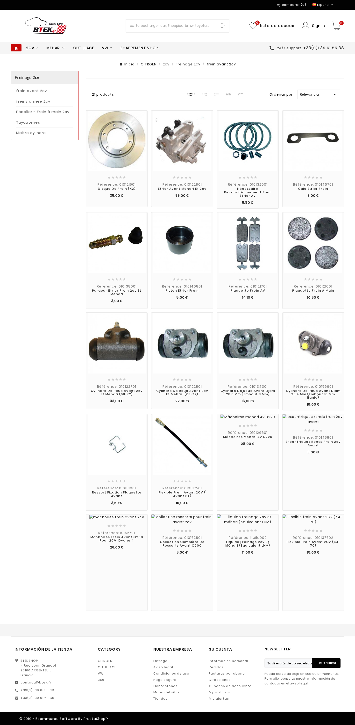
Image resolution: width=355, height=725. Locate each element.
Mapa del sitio (166, 692)
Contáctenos (165, 686)
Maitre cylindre (31, 132)
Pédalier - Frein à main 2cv (43, 111)
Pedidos (216, 667)
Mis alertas (219, 698)
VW (101, 673)
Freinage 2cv (27, 77)
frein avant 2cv (31, 90)
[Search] (222, 25)
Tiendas (160, 698)
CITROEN (105, 661)
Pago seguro (165, 679)
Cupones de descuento (230, 686)
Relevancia (319, 94)
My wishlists (219, 692)
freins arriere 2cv (33, 101)
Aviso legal (163, 667)
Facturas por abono (227, 673)
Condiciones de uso (171, 673)
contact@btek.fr (36, 682)
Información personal (228, 661)
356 (101, 679)
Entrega (160, 661)
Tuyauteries (28, 122)
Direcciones (220, 679)
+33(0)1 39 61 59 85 (37, 698)
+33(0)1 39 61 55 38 (37, 690)
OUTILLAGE (107, 667)
